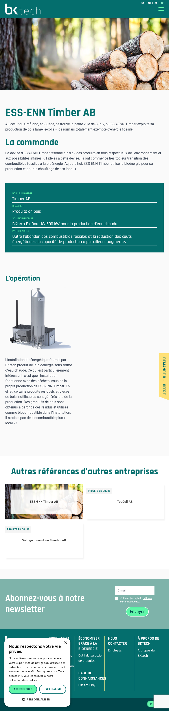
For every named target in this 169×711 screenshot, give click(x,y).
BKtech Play (86, 685)
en (149, 3)
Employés (115, 650)
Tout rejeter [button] (52, 689)
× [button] (65, 643)
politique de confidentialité (136, 600)
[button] (37, 699)
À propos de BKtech (146, 653)
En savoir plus (48, 680)
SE (143, 3)
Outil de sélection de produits (90, 658)
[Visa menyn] (161, 9)
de (156, 3)
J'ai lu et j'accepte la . (136, 600)
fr (162, 3)
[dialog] (37, 672)
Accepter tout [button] (23, 689)
